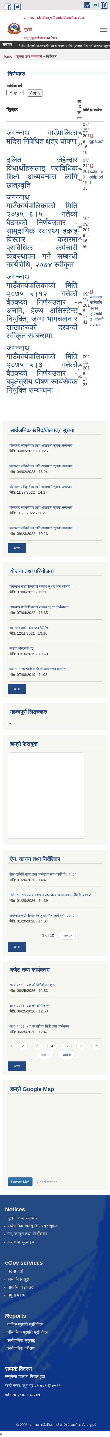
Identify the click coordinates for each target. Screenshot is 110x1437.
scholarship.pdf (96, 177)
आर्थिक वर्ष (14, 86)
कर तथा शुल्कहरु (20, 1242)
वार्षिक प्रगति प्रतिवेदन (25, 1324)
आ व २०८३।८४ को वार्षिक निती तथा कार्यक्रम (39, 1026)
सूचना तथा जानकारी (29, 56)
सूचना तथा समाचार (22, 1218)
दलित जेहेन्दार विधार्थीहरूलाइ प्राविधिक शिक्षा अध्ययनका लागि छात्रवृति (42, 172)
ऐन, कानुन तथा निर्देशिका (27, 1233)
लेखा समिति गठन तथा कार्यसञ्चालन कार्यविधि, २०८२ (42, 874)
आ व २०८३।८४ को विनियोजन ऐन (31, 985)
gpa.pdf (96, 141)
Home (7, 56)
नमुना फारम (16, 1295)
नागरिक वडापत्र (20, 1287)
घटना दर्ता (15, 1271)
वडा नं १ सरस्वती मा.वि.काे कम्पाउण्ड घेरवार (37, 669)
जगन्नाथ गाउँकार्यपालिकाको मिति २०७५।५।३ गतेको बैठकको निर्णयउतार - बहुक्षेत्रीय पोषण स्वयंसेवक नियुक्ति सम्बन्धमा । (42, 369)
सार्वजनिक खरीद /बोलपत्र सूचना (32, 1226)
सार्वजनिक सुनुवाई (21, 1340)
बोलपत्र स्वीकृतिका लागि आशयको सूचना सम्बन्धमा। (42, 445)
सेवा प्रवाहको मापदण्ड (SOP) (28, 628)
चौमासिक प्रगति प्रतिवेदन (27, 1332)
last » (66, 1055)
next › (67, 935)
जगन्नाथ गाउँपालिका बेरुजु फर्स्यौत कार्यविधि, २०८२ (41, 916)
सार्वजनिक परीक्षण (21, 1348)
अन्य (17, 548)
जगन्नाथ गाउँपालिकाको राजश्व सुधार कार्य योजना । (41, 586)
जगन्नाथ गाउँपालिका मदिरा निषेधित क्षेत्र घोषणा (42, 137)
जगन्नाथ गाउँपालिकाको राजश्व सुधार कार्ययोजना (39, 607)
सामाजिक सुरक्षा (19, 1279)
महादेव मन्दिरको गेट (21, 648)
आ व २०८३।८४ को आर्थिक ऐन (29, 1006)
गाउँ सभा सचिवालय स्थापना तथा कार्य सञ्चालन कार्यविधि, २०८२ (50, 895)
